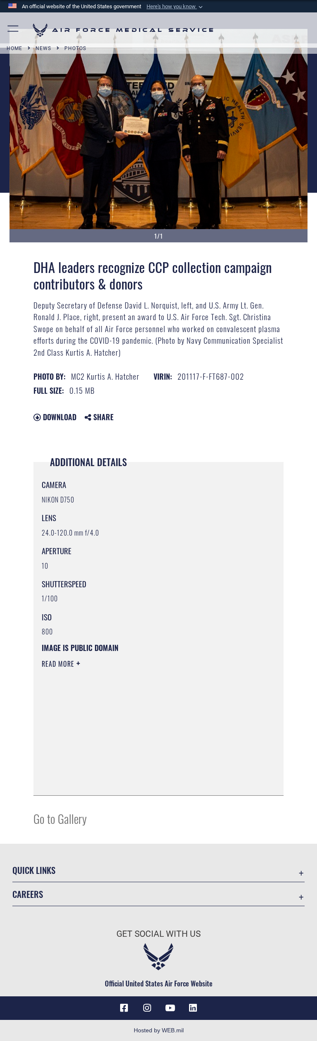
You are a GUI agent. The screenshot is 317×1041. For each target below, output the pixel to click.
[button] (175, 6)
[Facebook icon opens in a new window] (124, 1008)
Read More (59, 664)
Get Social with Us (158, 934)
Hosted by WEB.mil (159, 1030)
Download (58, 417)
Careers (27, 894)
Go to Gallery (60, 818)
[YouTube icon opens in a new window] (170, 1008)
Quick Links (33, 870)
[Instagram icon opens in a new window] (147, 1008)
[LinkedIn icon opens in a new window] (193, 1008)
